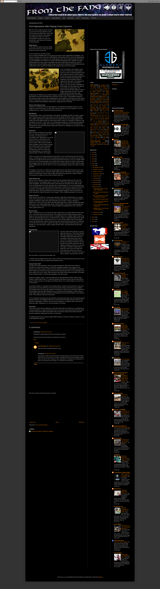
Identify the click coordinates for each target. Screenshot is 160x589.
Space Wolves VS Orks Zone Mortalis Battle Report (125, 527)
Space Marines (102, 134)
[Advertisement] (57, 407)
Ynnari (91, 145)
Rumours (101, 132)
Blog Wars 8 (101, 99)
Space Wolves (56, 18)
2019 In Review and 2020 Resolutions (124, 276)
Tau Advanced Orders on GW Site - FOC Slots (100, 189)
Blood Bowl (104, 102)
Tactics (47, 18)
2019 (93, 152)
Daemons (92, 107)
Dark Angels (102, 107)
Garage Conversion (95, 118)
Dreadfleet (92, 112)
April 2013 (96, 184)
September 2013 (97, 174)
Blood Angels (95, 102)
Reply (35, 339)
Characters (95, 105)
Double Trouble (104, 109)
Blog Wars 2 (106, 95)
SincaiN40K (117, 307)
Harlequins (102, 119)
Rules (94, 132)
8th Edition (104, 87)
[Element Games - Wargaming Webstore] (110, 78)
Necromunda (98, 126)
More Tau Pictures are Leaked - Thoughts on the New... (101, 196)
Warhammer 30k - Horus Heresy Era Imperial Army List (125, 260)
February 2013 (97, 212)
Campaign (101, 104)
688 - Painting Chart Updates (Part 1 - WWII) (124, 292)
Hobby (40, 18)
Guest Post (95, 119)
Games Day (104, 116)
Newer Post (32, 422)
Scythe (93, 134)
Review (107, 131)
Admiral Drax (117, 289)
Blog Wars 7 (93, 99)
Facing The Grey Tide (119, 273)
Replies (37, 343)
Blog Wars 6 (103, 98)
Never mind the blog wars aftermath (122, 427)
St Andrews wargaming (120, 172)
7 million (123, 125)
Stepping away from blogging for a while (125, 556)
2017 (93, 157)
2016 (93, 159)
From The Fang (42, 346)
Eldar (91, 113)
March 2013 (96, 186)
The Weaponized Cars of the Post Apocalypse (125, 441)
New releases (94, 127)
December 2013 (97, 167)
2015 (93, 161)
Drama (104, 110)
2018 (93, 154)
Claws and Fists (118, 256)
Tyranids (92, 142)
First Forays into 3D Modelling (121, 542)
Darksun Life (117, 488)
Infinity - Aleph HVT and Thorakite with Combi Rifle (125, 475)
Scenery (107, 132)
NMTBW (93, 18)
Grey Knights (105, 118)
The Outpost (102, 139)
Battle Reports (32, 18)
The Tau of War (118, 438)
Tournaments (95, 141)
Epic (97, 113)
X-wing (105, 144)
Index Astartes (118, 341)
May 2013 (95, 182)
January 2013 (96, 214)
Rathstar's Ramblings (119, 409)
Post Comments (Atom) (42, 425)
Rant (108, 129)
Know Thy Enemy (101, 124)
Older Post (81, 422)
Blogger (100, 577)
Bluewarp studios (118, 222)
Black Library (102, 93)
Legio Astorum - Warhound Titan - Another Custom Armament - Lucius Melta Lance (125, 143)
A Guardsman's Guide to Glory (122, 472)
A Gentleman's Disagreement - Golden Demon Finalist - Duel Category (124, 378)
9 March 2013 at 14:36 (46, 332)
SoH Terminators (125, 189)
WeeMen (116, 139)
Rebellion (95, 131)
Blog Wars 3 (95, 96)
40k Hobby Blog (118, 157)
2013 (93, 165)
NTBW (97, 129)
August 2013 (96, 176)
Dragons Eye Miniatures (120, 426)
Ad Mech (92, 88)
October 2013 (96, 171)
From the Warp (118, 553)
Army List (97, 90)
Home (57, 422)
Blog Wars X (99, 101)
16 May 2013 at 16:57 (50, 353)
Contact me (115, 84)
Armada (92, 90)
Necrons (105, 126)
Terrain (91, 139)
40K (91, 85)
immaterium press (119, 540)
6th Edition (102, 85)
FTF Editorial (95, 116)
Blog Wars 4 (104, 96)
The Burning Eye (118, 240)
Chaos (107, 104)
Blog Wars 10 (98, 94)
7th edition (93, 87)
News (103, 127)
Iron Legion (117, 357)
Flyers (99, 115)
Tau (64, 18)
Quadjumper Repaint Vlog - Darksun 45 (124, 491)
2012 (93, 217)
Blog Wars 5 (93, 98)
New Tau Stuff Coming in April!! (100, 199)
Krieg (122, 158)
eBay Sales (105, 112)
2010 (93, 221)
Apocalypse (99, 88)
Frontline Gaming (118, 110)
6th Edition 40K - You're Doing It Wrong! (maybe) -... (101, 209)
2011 (93, 219)
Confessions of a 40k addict (121, 124)
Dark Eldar (71, 18)
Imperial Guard (98, 123)
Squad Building (105, 135)
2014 (93, 163)
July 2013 (95, 178)
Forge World (106, 115)
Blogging (107, 101)
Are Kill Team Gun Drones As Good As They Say (125, 412)
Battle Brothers (97, 91)
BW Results (85, 18)
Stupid (93, 137)
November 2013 (97, 169)
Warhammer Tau (118, 506)
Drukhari (98, 112)
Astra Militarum (105, 90)
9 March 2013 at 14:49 (54, 346)
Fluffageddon (93, 115)
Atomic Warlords (118, 188)
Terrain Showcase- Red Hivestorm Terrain (125, 175)
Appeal (105, 88)
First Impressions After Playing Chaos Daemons (100, 202)
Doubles (96, 110)
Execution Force (103, 113)
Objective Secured (119, 323)
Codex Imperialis (118, 393)
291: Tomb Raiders (125, 359)
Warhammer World (95, 144)
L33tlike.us (117, 454)
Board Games (93, 104)
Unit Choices (102, 142)
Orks (77, 18)
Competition (104, 105)
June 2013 (96, 180)
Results (100, 131)
